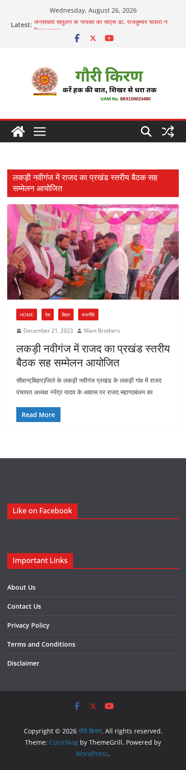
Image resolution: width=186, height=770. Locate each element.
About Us (21, 587)
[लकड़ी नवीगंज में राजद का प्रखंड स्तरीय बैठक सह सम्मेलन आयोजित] (93, 252)
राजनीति (88, 314)
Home (26, 314)
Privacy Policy (28, 625)
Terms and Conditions (41, 644)
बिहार (66, 314)
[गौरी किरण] (18, 131)
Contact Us (24, 606)
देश (47, 314)
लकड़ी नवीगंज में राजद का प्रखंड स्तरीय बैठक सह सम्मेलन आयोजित (93, 355)
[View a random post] (168, 131)
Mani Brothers (102, 330)
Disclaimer (23, 663)
